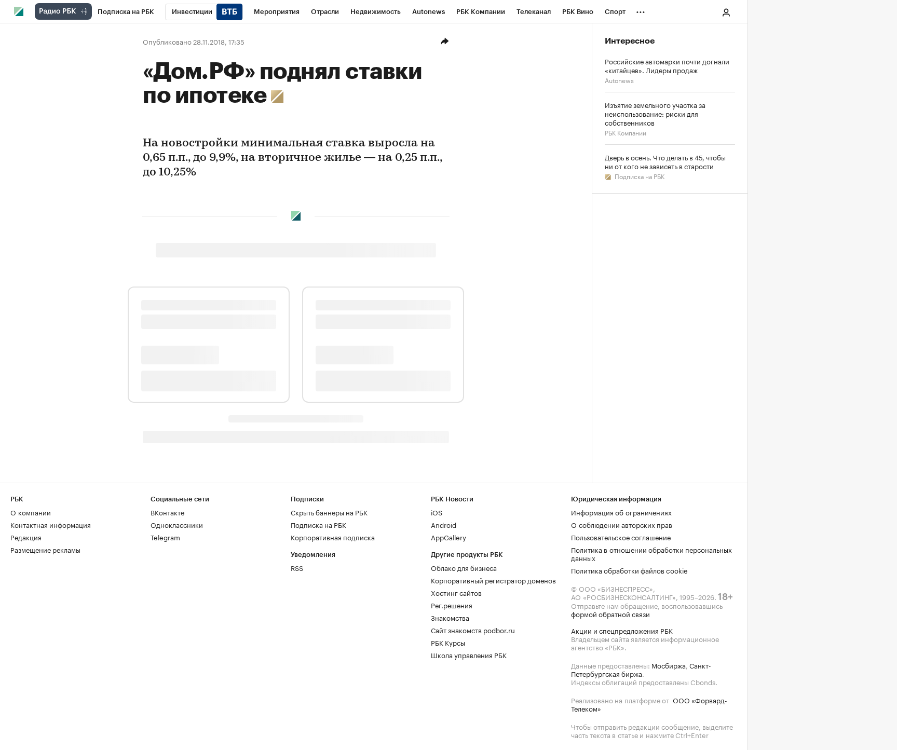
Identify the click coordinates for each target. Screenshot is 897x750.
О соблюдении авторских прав (621, 524)
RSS (297, 567)
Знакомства (450, 617)
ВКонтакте (167, 512)
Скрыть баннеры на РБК (329, 512)
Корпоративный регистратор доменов (493, 580)
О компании (30, 512)
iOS (436, 512)
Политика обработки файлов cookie (629, 570)
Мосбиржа (668, 665)
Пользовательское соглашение (621, 536)
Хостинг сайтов (456, 592)
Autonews (619, 80)
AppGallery (448, 536)
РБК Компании (625, 132)
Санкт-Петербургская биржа (641, 669)
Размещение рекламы (45, 549)
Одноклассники (177, 524)
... (640, 10)
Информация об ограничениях (621, 512)
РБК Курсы (448, 642)
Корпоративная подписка (333, 536)
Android (443, 524)
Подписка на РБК (638, 176)
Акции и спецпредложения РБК (622, 630)
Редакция (26, 536)
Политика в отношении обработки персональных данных (651, 553)
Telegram (165, 536)
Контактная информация (50, 524)
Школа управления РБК (469, 654)
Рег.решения (451, 604)
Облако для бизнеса (464, 567)
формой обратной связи (610, 613)
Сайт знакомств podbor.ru (473, 629)
